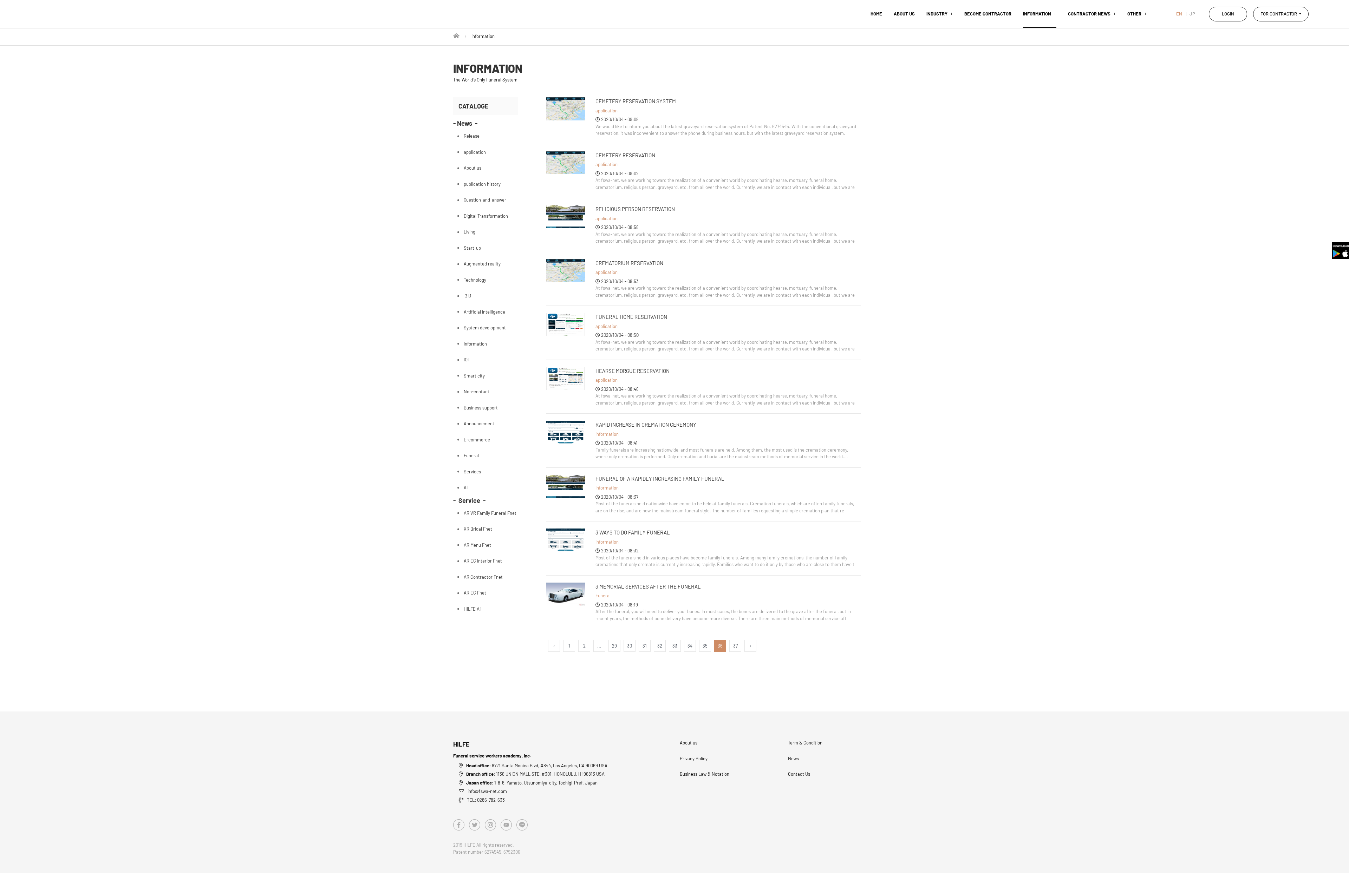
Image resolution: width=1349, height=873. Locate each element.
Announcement (479, 423)
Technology (475, 280)
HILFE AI (472, 609)
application (606, 110)
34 (689, 646)
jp (1192, 14)
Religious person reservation (635, 209)
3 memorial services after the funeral (648, 586)
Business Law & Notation (704, 774)
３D (467, 295)
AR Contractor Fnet (483, 577)
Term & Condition (805, 743)
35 (705, 646)
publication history (482, 184)
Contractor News (1089, 14)
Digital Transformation (486, 216)
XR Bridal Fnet (478, 529)
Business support (481, 408)
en (1179, 14)
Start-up (472, 248)
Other (1134, 14)
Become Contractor (987, 14)
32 (659, 646)
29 (614, 646)
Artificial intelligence (484, 312)
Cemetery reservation (625, 155)
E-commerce (477, 439)
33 (674, 646)
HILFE (461, 744)
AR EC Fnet (475, 593)
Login (1228, 14)
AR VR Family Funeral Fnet (490, 513)
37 (735, 646)
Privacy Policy (694, 758)
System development (485, 327)
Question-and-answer (485, 200)
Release (472, 136)
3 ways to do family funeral (632, 532)
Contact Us (799, 774)
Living (469, 232)
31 (645, 646)
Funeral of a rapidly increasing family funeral (659, 478)
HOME (876, 14)
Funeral (603, 595)
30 (629, 646)
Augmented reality (482, 264)
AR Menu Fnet (477, 545)
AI (466, 487)
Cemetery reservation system (635, 101)
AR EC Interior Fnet (483, 561)
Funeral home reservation (631, 317)
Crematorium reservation (629, 263)
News (793, 758)
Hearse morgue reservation (632, 371)
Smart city (474, 376)
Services (472, 471)
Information (1037, 14)
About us (904, 14)
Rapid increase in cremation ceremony (645, 424)
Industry (936, 14)
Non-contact (476, 391)
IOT (467, 359)
